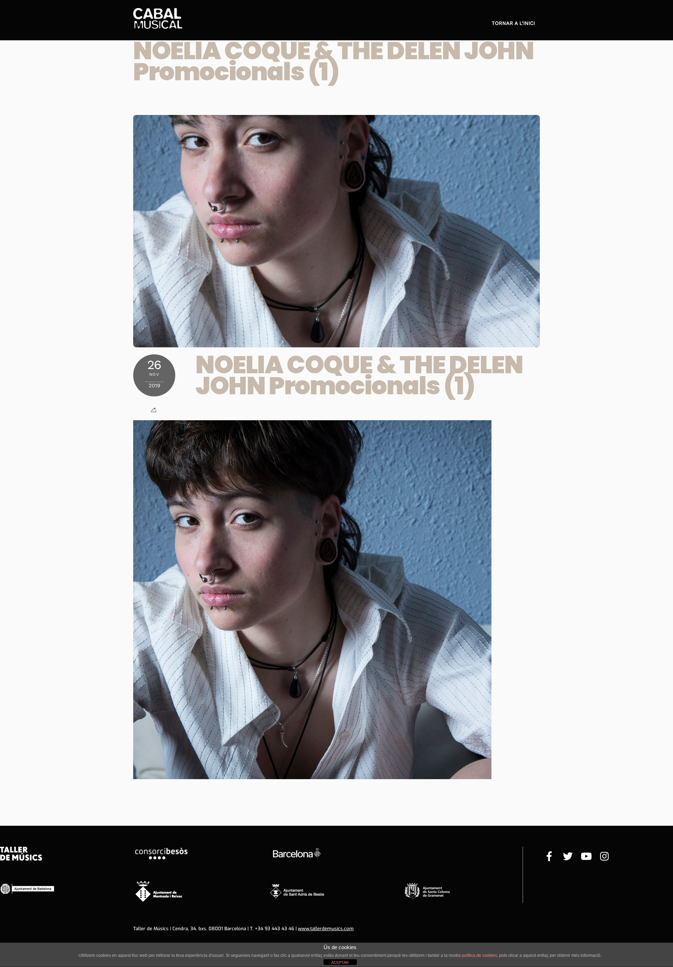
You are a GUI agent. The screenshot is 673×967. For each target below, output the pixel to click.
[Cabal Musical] (157, 25)
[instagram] (605, 856)
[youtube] (586, 856)
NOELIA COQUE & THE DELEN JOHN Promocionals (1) (333, 61)
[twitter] (567, 856)
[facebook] (549, 856)
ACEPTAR (340, 962)
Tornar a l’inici (513, 23)
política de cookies (479, 955)
